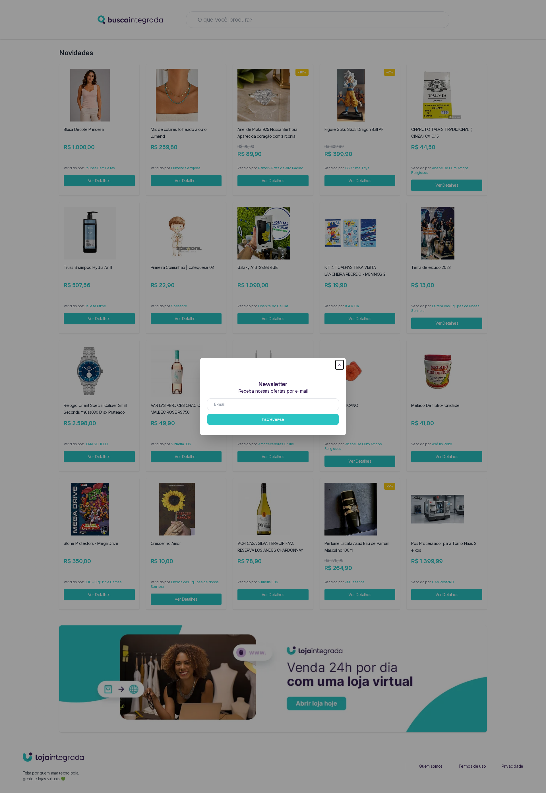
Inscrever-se (273, 419)
